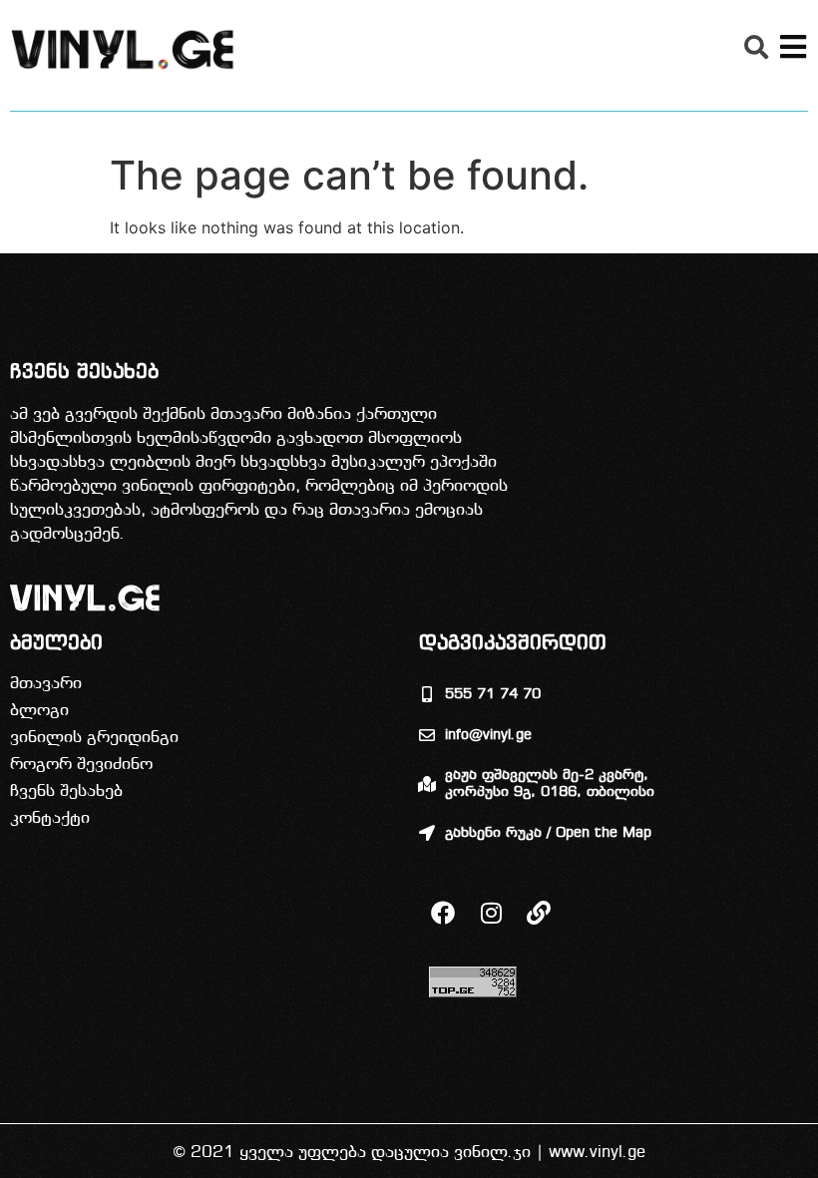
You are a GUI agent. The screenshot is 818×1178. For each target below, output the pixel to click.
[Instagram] (491, 913)
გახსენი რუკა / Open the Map (548, 833)
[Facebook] (443, 913)
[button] (756, 47)
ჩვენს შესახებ (66, 791)
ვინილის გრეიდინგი (94, 737)
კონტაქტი (50, 818)
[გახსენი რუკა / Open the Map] (427, 833)
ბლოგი (39, 710)
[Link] (539, 913)
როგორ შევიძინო (81, 764)
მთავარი (46, 683)
